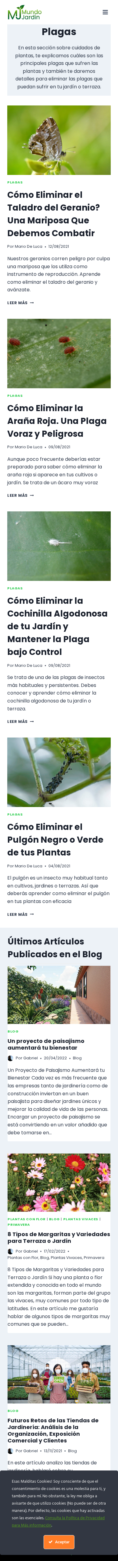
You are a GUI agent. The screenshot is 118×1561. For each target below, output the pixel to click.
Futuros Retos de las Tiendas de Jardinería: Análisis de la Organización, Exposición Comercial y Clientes (53, 1430)
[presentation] (59, 140)
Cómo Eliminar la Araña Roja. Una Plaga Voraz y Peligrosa (57, 421)
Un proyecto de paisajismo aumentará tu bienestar (46, 1044)
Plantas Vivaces (80, 1219)
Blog (13, 1031)
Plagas (15, 182)
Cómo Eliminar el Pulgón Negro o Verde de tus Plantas (55, 840)
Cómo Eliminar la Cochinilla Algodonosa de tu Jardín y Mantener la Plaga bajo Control (57, 626)
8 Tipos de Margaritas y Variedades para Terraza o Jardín (59, 1237)
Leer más (20, 302)
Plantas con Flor (27, 1219)
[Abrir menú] (105, 12)
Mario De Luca (28, 246)
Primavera (19, 1224)
